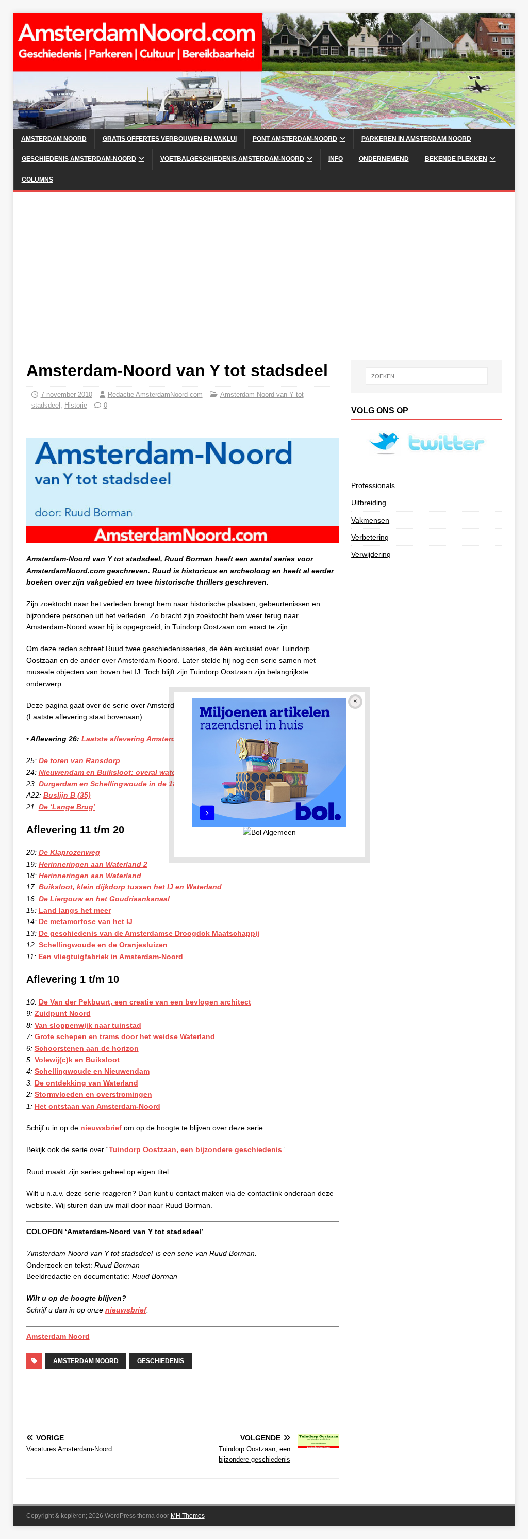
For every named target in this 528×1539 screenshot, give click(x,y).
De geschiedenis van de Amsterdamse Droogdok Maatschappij (149, 933)
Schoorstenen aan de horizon (87, 1048)
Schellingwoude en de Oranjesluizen (103, 945)
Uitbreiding (368, 502)
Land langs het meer (75, 910)
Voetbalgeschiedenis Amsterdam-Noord (232, 159)
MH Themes (188, 1515)
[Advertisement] (264, 282)
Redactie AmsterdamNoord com (155, 394)
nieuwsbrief (101, 1128)
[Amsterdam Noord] (264, 123)
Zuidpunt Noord (63, 1013)
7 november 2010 (66, 394)
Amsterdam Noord (54, 138)
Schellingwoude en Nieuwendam (92, 1071)
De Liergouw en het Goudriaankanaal (104, 899)
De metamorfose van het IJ (86, 921)
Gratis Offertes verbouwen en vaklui (170, 138)
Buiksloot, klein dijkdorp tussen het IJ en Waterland (130, 887)
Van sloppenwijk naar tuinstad (88, 1025)
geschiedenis (160, 1361)
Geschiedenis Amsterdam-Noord (79, 159)
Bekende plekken (456, 159)
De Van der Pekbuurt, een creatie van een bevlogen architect (145, 1002)
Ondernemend (384, 159)
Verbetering (370, 537)
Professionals (373, 485)
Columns (37, 179)
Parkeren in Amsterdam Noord (416, 138)
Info (335, 159)
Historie (75, 405)
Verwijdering (371, 554)
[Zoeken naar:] (426, 376)
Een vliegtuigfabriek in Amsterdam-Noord (110, 956)
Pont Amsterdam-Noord (295, 138)
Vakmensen (370, 520)
